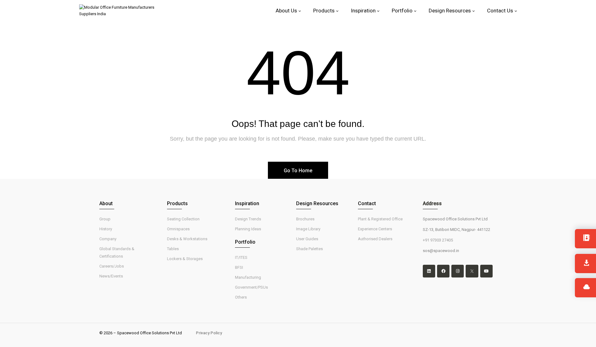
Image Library (308, 229)
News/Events (111, 276)
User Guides (307, 239)
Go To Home (298, 171)
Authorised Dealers (375, 239)
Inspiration (247, 203)
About (106, 203)
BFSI (239, 267)
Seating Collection (183, 219)
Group (105, 219)
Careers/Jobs (111, 266)
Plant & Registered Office (380, 219)
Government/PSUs (251, 287)
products (177, 203)
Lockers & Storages (185, 258)
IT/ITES (241, 257)
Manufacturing (248, 277)
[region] (80, 306)
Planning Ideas (248, 229)
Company (107, 239)
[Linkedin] (429, 271)
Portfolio (245, 242)
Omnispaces (178, 229)
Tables (173, 248)
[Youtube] (486, 271)
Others (241, 297)
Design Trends (248, 219)
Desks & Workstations (187, 239)
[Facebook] (443, 271)
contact (367, 203)
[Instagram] (457, 271)
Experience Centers (375, 229)
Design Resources (317, 203)
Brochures (305, 219)
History (105, 229)
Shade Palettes (309, 248)
